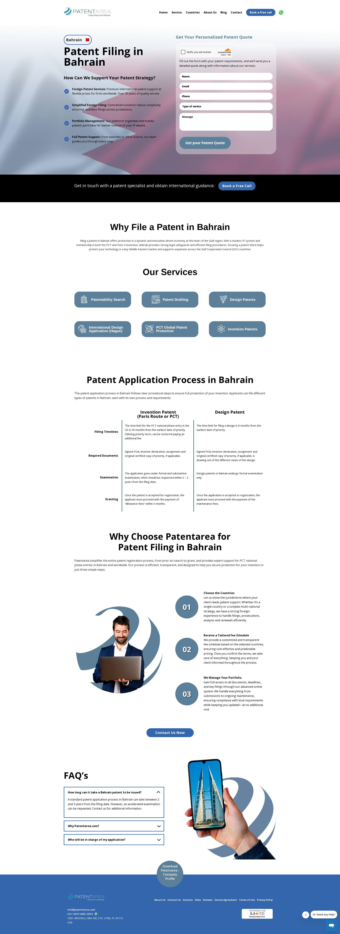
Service (177, 12)
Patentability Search (108, 300)
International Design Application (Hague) (106, 329)
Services (188, 900)
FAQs (198, 900)
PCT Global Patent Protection (171, 329)
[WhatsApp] (281, 12)
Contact (236, 12)
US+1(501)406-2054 (80, 914)
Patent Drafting (175, 300)
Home (163, 12)
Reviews (207, 900)
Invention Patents (242, 329)
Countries (193, 12)
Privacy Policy (265, 900)
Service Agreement (225, 900)
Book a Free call (261, 12)
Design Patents (243, 300)
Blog (223, 12)
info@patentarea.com (81, 909)
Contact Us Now (170, 732)
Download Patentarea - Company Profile (170, 872)
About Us (210, 12)
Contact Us (174, 900)
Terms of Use (247, 900)
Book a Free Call (237, 185)
